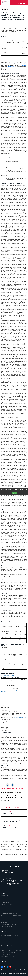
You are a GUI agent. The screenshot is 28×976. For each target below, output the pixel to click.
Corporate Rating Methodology (10, 793)
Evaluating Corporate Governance (11, 792)
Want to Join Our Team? (6, 945)
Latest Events (4, 942)
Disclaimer (4, 971)
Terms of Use (23, 969)
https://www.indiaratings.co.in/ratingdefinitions (10, 842)
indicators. (3, 691)
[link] (5, 2)
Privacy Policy (10, 971)
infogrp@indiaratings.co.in (20, 717)
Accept (14, 493)
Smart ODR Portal (15, 969)
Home (3, 9)
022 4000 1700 (9, 872)
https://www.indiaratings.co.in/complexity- (15, 690)
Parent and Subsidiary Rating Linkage (13, 795)
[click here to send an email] (8, 785)
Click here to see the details (7, 675)
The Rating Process (7, 800)
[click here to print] (13, 785)
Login (20, 3)
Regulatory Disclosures (5, 969)
